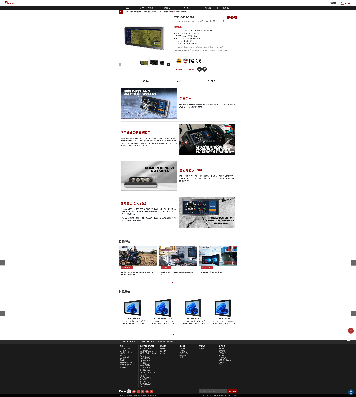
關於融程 (162, 348)
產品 (125, 12)
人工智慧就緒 (144, 350)
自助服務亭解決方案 (146, 378)
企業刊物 (221, 353)
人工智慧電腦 (124, 366)
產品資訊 (146, 81)
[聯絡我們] (232, 17)
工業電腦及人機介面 (135, 12)
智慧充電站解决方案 (146, 385)
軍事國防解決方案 (145, 369)
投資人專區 (163, 350)
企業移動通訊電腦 (125, 348)
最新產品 (221, 348)
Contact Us (122, 395)
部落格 (221, 364)
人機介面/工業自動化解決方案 (148, 354)
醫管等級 (122, 359)
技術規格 (178, 81)
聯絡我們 (201, 348)
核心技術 (221, 362)
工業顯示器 (123, 350)
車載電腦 (122, 355)
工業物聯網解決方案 (146, 365)
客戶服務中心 (183, 352)
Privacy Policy (131, 395)
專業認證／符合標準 (225, 360)
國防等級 (122, 353)
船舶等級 (122, 360)
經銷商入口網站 (184, 353)
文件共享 (182, 357)
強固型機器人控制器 (126, 362)
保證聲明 (182, 348)
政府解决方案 (144, 379)
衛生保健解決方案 (145, 374)
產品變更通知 (223, 352)
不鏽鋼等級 (123, 367)
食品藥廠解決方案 (145, 360)
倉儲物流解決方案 (145, 367)
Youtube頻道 (222, 357)
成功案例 (142, 386)
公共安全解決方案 (145, 364)
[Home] (121, 12)
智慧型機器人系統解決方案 (147, 372)
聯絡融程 (208, 8)
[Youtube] (151, 392)
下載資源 (191, 69)
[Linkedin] (134, 392)
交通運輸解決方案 (145, 359)
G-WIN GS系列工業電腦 (167, 12)
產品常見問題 (210, 81)
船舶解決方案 (144, 362)
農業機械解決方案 (145, 357)
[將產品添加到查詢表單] (199, 70)
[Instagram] (147, 391)
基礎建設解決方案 (145, 371)
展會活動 (221, 355)
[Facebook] (138, 392)
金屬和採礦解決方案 (146, 383)
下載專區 (182, 350)
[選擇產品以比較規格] (204, 70)
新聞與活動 (222, 350)
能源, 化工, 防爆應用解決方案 (148, 352)
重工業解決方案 (144, 381)
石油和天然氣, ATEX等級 (127, 364)
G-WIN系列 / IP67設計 (150, 12)
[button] (351, 331)
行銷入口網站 (183, 355)
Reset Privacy (141, 395)
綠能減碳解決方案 (145, 376)
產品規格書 (180, 69)
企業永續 (162, 352)
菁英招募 (162, 353)
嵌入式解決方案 (124, 357)
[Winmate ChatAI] (351, 392)
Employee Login (152, 395)
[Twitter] (142, 391)
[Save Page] (228, 17)
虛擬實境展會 (223, 359)
